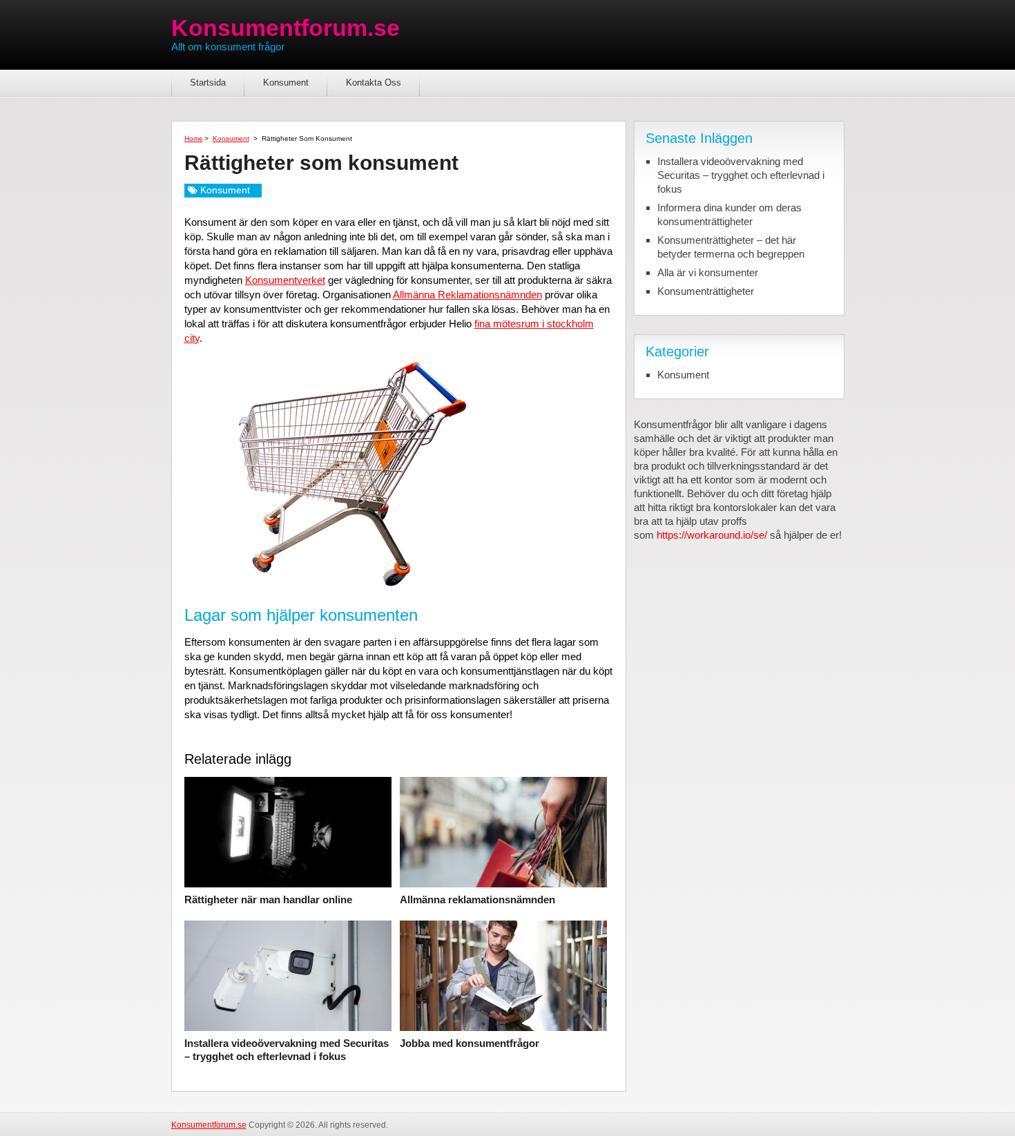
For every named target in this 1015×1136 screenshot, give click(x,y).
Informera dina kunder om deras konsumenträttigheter (729, 214)
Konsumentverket (285, 280)
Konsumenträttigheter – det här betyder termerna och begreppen (730, 247)
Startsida (208, 82)
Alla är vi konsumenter (707, 272)
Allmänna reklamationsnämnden (477, 899)
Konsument (286, 82)
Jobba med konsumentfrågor (469, 1043)
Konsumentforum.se (285, 27)
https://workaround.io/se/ (712, 535)
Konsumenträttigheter (705, 291)
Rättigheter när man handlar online (268, 899)
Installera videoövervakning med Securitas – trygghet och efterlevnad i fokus (286, 1050)
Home (193, 138)
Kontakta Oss (373, 82)
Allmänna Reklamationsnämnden (467, 294)
